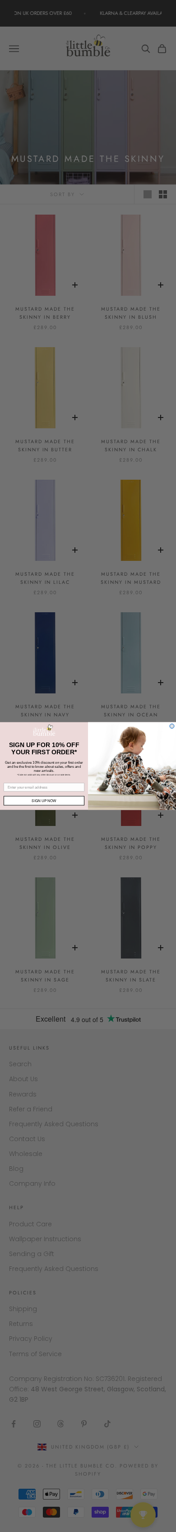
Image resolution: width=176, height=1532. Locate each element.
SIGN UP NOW (44, 800)
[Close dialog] (172, 726)
